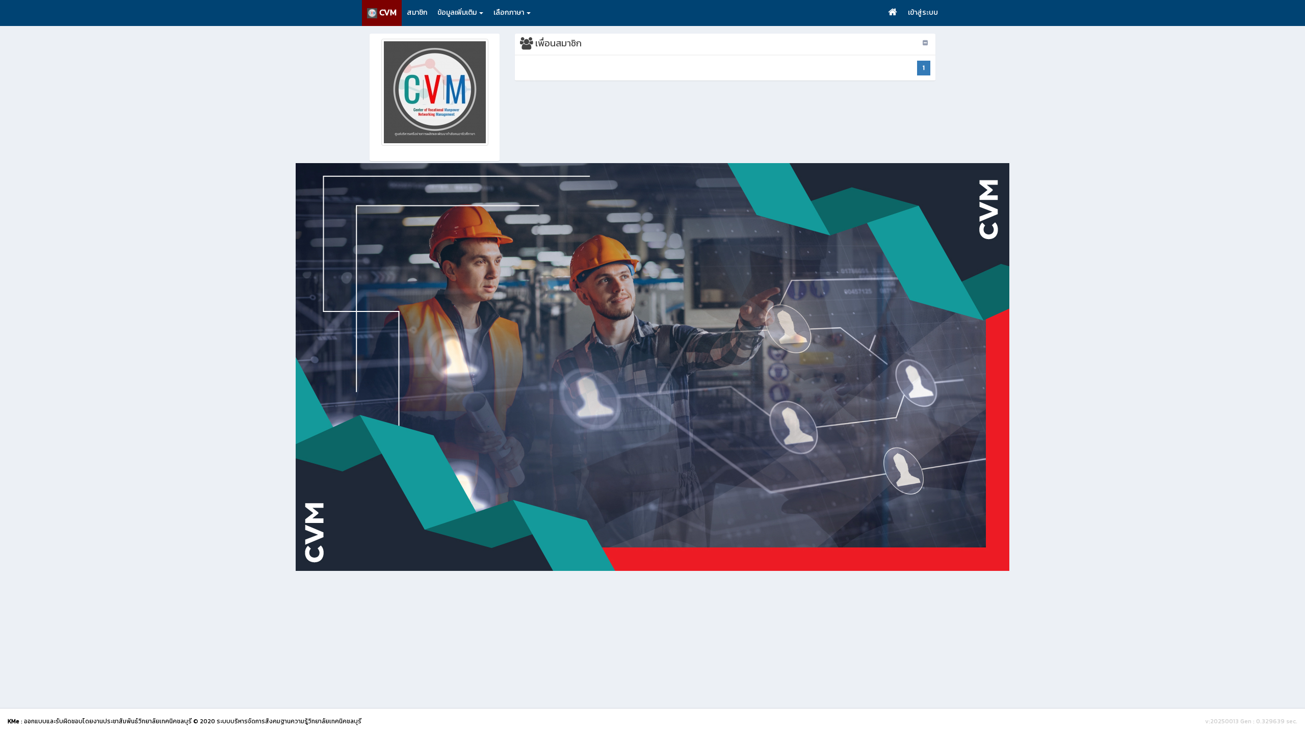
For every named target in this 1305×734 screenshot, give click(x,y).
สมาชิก (417, 12)
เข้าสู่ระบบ (923, 12)
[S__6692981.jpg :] (434, 92)
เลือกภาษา (509, 12)
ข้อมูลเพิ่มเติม (457, 12)
